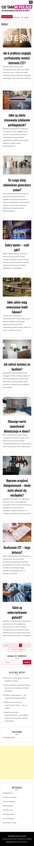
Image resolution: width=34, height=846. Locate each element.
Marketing (8, 806)
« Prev (6, 645)
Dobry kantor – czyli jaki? (17, 247)
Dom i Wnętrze (10, 801)
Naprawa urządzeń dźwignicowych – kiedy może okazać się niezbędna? (17, 487)
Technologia (9, 818)
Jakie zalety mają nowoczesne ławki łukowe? (17, 307)
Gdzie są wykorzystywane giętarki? (17, 612)
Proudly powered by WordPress (13, 839)
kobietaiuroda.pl (9, 737)
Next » (21, 650)
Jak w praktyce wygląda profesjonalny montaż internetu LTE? (17, 58)
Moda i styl (9, 810)
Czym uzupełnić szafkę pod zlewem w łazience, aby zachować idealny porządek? (18, 688)
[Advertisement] (17, 762)
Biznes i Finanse (11, 797)
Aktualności (9, 793)
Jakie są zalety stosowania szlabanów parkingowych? (17, 120)
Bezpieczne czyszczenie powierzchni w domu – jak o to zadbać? (16, 705)
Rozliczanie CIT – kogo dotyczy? (17, 550)
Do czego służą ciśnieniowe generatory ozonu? (17, 185)
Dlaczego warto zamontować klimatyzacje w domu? (17, 426)
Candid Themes (21, 842)
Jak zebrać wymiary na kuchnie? (17, 366)
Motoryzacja (9, 814)
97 (15, 650)
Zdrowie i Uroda (10, 823)
